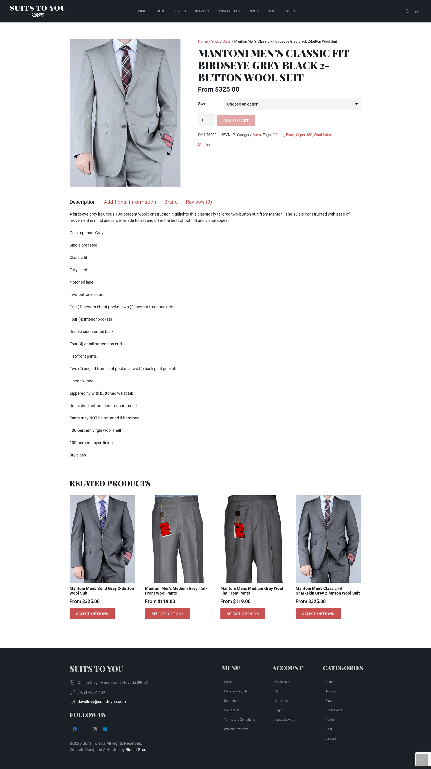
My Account (283, 682)
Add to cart (236, 120)
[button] (407, 11)
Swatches (231, 701)
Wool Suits (322, 135)
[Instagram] (95, 729)
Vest (328, 729)
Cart (278, 691)
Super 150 (304, 135)
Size (202, 103)
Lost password (285, 719)
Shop (215, 41)
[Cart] (416, 11)
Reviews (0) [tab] (199, 202)
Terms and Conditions (239, 719)
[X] (85, 729)
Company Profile (236, 691)
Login (278, 710)
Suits (227, 41)
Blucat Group (137, 749)
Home (203, 41)
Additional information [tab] (130, 202)
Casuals (331, 738)
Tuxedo (330, 691)
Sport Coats (333, 710)
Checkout (281, 701)
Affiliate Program (236, 729)
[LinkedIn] (105, 729)
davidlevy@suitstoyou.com (102, 701)
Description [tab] (83, 202)
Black (290, 135)
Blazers (330, 701)
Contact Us (232, 710)
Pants (329, 719)
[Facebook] (75, 729)
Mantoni (205, 144)
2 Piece (278, 135)
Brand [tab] (171, 202)
